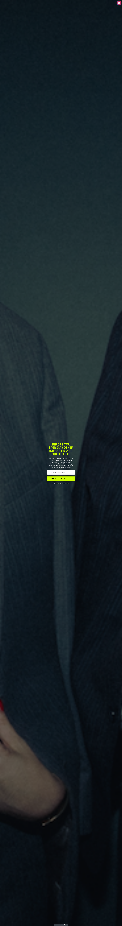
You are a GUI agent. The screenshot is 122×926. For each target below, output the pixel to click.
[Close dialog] (119, 3)
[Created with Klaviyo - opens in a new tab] (61, 925)
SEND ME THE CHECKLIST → (61, 479)
